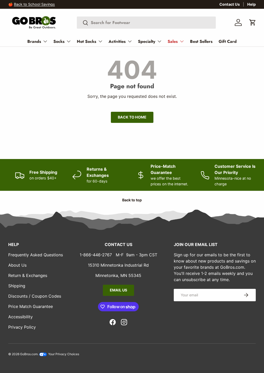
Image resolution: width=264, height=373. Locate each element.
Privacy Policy (22, 327)
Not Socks (86, 41)
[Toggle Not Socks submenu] (100, 41)
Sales (173, 41)
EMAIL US (118, 290)
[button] (252, 22)
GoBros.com (29, 354)
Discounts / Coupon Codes (34, 296)
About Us (17, 265)
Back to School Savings (34, 4)
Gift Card (228, 41)
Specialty (146, 41)
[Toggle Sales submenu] (182, 41)
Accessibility (20, 316)
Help (251, 4)
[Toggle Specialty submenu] (159, 41)
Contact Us (229, 4)
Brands (34, 41)
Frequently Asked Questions (35, 254)
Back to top (132, 200)
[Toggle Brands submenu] (45, 41)
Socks (58, 41)
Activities (117, 41)
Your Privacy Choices (63, 354)
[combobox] (146, 23)
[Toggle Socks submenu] (68, 41)
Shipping (16, 285)
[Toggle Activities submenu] (130, 41)
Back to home (132, 117)
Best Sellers (201, 41)
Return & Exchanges (27, 275)
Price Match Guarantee (30, 306)
